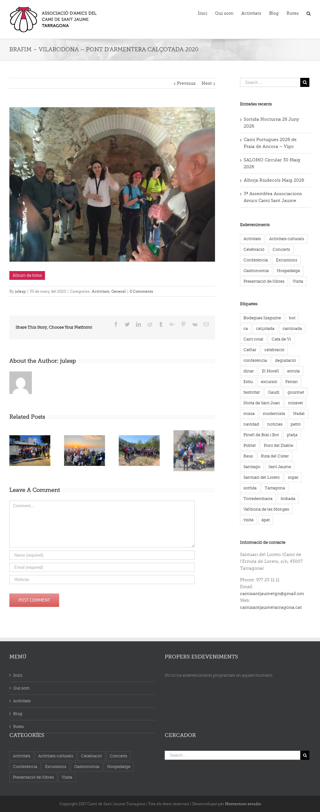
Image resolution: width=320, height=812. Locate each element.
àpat (266, 519)
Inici (17, 675)
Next (207, 83)
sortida (250, 488)
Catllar (249, 349)
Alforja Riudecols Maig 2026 (274, 180)
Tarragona (275, 488)
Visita (297, 281)
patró (296, 424)
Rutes (18, 726)
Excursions (286, 260)
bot (292, 317)
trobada (288, 498)
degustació (285, 360)
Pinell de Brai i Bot (261, 434)
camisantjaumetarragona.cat (271, 607)
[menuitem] (206, 13)
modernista (274, 413)
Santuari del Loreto (261, 477)
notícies (274, 424)
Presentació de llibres (263, 281)
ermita (293, 371)
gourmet (296, 392)
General (118, 291)
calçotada (265, 328)
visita (248, 519)
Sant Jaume (279, 466)
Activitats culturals (286, 238)
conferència (255, 360)
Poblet (249, 445)
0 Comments (141, 291)
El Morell (270, 371)
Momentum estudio (243, 804)
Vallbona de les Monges (266, 509)
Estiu (248, 381)
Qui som (21, 688)
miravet (295, 403)
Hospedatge (288, 270)
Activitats (100, 291)
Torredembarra (257, 498)
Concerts (281, 249)
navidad (251, 424)
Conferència (255, 260)
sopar (293, 477)
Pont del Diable (278, 445)
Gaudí (273, 392)
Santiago (251, 466)
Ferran (291, 381)
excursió (269, 381)
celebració (274, 349)
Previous (186, 83)
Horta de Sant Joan (261, 403)
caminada (292, 328)
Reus (248, 456)
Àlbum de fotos (27, 275)
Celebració (253, 249)
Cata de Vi (281, 339)
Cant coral (253, 339)
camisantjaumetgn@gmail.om (272, 593)
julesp (20, 291)
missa (249, 413)
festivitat (251, 392)
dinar (248, 371)
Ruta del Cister (275, 456)
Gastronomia (256, 270)
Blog (17, 713)
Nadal (299, 413)
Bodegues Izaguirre (262, 317)
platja (292, 434)
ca (245, 328)
